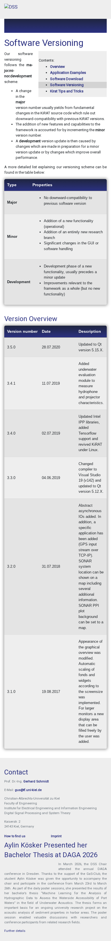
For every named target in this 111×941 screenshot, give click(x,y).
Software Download (66, 79)
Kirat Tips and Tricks (66, 91)
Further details (14, 931)
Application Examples (68, 72)
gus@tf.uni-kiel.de (28, 790)
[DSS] (11, 7)
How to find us (14, 836)
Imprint (56, 836)
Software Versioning (67, 85)
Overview (57, 66)
